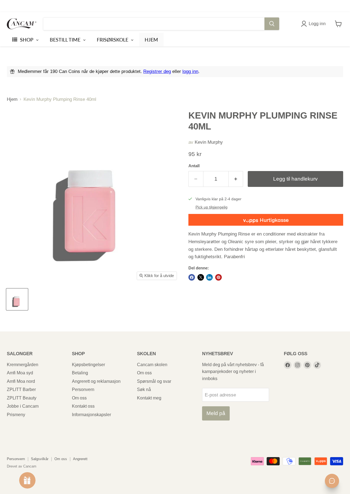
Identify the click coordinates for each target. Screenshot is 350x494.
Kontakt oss (83, 406)
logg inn (190, 71)
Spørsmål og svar (154, 381)
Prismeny (16, 414)
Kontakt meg (149, 398)
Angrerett (80, 459)
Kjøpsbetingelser (88, 364)
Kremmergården (22, 364)
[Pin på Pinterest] (218, 277)
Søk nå (144, 389)
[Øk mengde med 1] (236, 179)
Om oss (79, 398)
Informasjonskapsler (91, 414)
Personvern (83, 389)
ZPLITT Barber (21, 389)
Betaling (80, 372)
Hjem (12, 99)
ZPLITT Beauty (21, 398)
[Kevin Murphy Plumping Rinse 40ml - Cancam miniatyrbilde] (17, 299)
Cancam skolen (152, 364)
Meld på (215, 413)
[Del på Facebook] (191, 277)
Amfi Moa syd (20, 372)
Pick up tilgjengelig (212, 207)
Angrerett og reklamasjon (96, 381)
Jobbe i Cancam (23, 406)
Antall (194, 166)
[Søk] (271, 23)
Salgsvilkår (39, 459)
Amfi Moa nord (21, 381)
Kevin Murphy (209, 142)
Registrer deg (157, 71)
